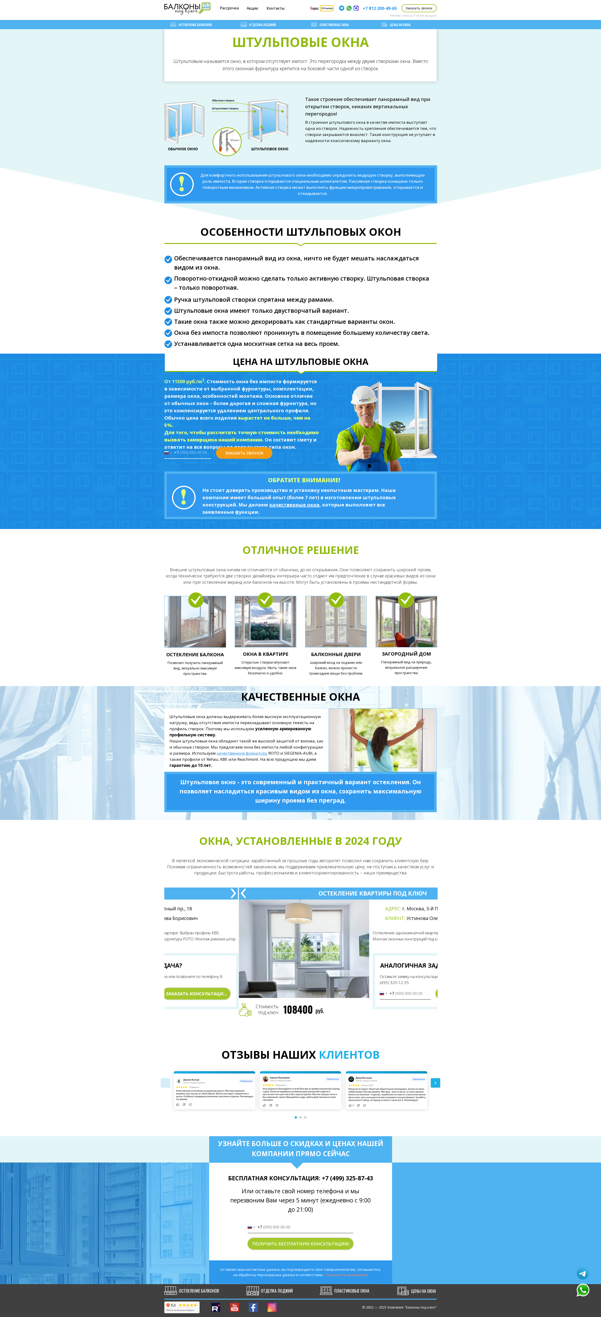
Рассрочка (229, 8)
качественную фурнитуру (242, 753)
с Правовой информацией (345, 1274)
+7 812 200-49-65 (380, 8)
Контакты (275, 8)
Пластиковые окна (334, 24)
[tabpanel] (301, 957)
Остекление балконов (195, 24)
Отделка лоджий (262, 24)
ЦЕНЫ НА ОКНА (400, 24)
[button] (419, 8)
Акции (252, 8)
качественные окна (294, 505)
